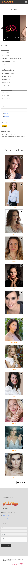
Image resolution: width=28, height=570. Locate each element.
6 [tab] (16, 42)
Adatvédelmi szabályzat (17, 564)
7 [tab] (18, 42)
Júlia (14, 288)
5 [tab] (14, 42)
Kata (14, 315)
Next (26, 28)
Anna (14, 234)
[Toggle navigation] (26, 2)
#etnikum (4, 126)
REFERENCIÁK (20, 563)
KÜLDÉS (5, 545)
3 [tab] (10, 42)
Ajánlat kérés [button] (7, 110)
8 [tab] (20, 42)
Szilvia (14, 207)
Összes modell (21, 482)
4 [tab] (12, 42)
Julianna (14, 450)
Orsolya (14, 369)
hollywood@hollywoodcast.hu (9, 518)
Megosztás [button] (6, 116)
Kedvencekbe (7, 107)
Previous (2, 28)
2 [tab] (8, 42)
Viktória (14, 180)
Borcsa (14, 423)
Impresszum (21, 566)
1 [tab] (6, 42)
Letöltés (6, 113)
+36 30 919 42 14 (6, 515)
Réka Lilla (13, 261)
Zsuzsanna (14, 342)
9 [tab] (22, 42)
